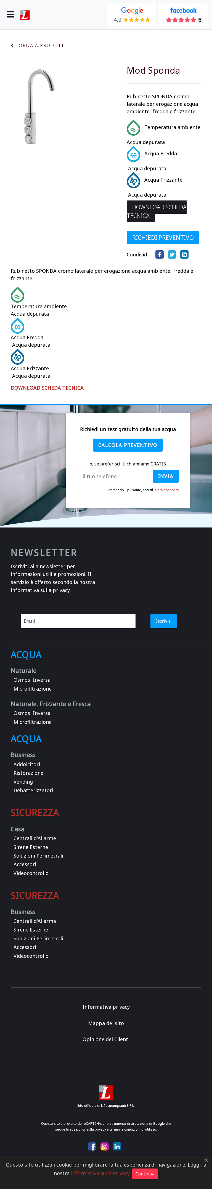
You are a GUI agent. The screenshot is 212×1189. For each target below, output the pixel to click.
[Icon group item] (92, 1146)
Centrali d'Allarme (35, 838)
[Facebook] (160, 254)
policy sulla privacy (91, 1129)
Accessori (25, 864)
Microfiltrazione (33, 689)
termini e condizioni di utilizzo (133, 1129)
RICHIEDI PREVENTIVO (163, 237)
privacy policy (168, 490)
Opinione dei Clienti (106, 1039)
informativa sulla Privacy (100, 1173)
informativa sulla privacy (40, 590)
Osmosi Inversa (32, 680)
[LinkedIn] (185, 254)
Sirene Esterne (31, 847)
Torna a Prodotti (40, 45)
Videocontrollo (31, 873)
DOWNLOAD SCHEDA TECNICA (157, 211)
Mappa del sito (106, 1023)
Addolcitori (27, 764)
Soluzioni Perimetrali (38, 856)
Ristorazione (28, 773)
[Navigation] (10, 15)
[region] (106, 465)
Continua (145, 1174)
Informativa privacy (106, 1006)
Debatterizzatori (33, 790)
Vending (23, 782)
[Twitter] (173, 254)
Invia (166, 476)
